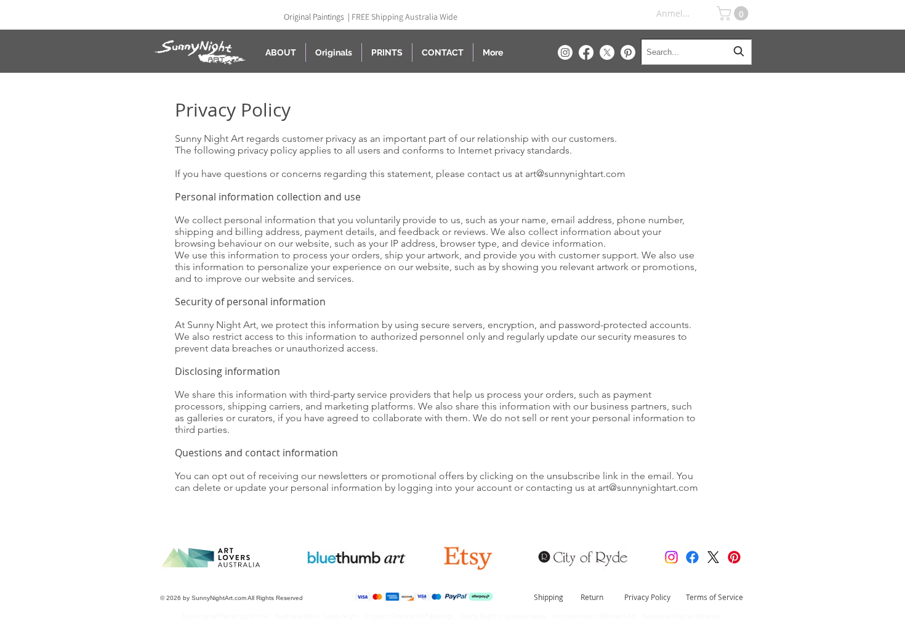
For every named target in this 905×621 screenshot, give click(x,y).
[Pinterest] (628, 52)
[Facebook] (586, 52)
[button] (734, 13)
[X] (607, 52)
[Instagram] (565, 52)
